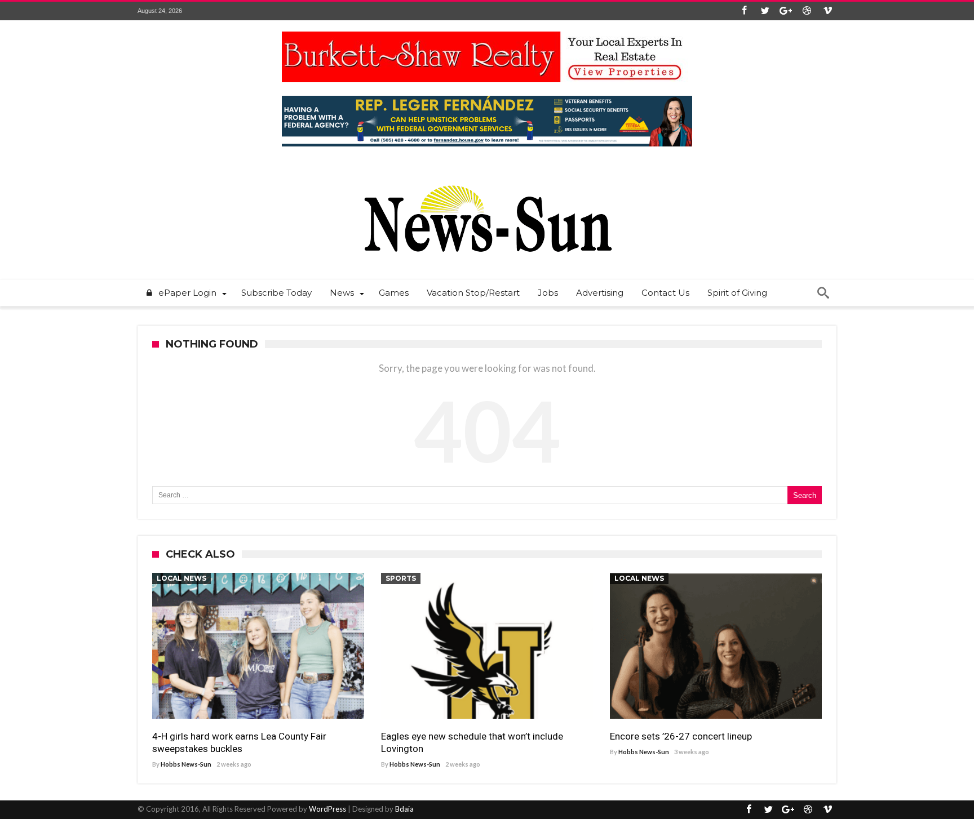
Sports (401, 578)
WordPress (327, 808)
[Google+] (786, 11)
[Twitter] (765, 11)
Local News (181, 578)
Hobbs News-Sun (186, 764)
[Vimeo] (827, 11)
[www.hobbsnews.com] (487, 177)
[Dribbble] (807, 11)
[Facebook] (744, 11)
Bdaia (404, 808)
